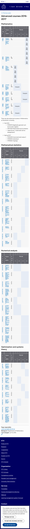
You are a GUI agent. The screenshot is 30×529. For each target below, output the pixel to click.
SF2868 (2, 417)
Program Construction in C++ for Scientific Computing (7, 310)
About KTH (4, 452)
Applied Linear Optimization (7, 365)
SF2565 (2, 308)
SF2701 (2, 162)
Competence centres (7, 475)
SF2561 (2, 300)
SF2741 (3, 105)
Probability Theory (7, 184)
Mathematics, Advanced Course (7, 41)
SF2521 (2, 274)
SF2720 (3, 85)
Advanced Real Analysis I (7, 113)
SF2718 (3, 58)
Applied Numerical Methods (7, 268)
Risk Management (7, 242)
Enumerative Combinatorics (7, 106)
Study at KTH (5, 443)
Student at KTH (5, 456)
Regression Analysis (7, 168)
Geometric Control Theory (7, 386)
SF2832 (2, 380)
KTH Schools (4, 472)
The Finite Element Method (7, 301)
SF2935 (2, 177)
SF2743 (3, 112)
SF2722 (3, 93)
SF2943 (2, 201)
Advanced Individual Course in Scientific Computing (7, 321)
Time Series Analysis (7, 200)
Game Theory (7, 227)
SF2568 (2, 338)
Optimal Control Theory (7, 394)
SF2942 (2, 193)
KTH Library (4, 469)
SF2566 (2, 319)
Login (27, 1)
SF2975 (2, 236)
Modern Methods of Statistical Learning (7, 177)
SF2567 (2, 330)
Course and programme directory (10, 492)
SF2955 (2, 209)
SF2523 (2, 284)
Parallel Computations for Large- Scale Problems (7, 339)
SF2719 (3, 67)
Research (3, 446)
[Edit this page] (2, 434)
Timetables (4, 489)
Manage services (9, 517)
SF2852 (2, 395)
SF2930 (2, 169)
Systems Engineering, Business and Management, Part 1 (7, 418)
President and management (8, 478)
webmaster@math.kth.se (8, 429)
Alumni (3, 459)
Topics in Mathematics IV (7, 99)
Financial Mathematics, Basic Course (7, 162)
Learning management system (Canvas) (12, 498)
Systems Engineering (7, 401)
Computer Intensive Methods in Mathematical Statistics (7, 211)
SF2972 (2, 229)
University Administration (8, 481)
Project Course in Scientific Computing (7, 330)
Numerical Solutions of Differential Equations (7, 276)
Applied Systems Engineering (7, 409)
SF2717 (3, 39)
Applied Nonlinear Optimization (7, 373)
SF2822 (2, 373)
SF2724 (3, 98)
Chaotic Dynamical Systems (7, 87)
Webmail (3, 495)
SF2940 (2, 186)
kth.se (2, 1)
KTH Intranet (4, 462)
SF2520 (2, 268)
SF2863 (2, 402)
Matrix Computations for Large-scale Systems (7, 292)
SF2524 (2, 291)
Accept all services (10, 524)
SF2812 (2, 365)
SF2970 (2, 221)
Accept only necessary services (13, 521)
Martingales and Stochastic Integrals (7, 221)
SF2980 (2, 244)
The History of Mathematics (7, 68)
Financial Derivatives (7, 235)
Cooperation (4, 449)
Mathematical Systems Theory (7, 380)
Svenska (20, 6)
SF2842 (2, 387)
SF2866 (2, 409)
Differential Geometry (7, 93)
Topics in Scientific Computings (7, 284)
